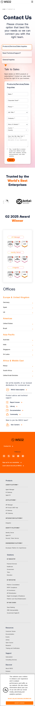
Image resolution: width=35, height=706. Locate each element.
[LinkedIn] (13, 456)
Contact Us (7, 446)
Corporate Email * (13, 100)
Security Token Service (12, 538)
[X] (8, 456)
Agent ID (8, 495)
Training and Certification (13, 648)
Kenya (5, 365)
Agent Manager (10, 489)
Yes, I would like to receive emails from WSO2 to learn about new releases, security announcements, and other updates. (17, 152)
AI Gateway (9, 492)
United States (8, 323)
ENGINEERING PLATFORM (13, 543)
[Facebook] (4, 456)
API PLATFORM (10, 500)
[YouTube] (18, 456)
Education (9, 575)
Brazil (5, 328)
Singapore (6, 349)
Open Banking (11, 607)
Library (7, 639)
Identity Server (10, 532)
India (4, 344)
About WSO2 (9, 668)
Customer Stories (11, 631)
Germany (6, 302)
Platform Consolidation (13, 584)
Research (8, 645)
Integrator (8, 523)
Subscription (9, 657)
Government (10, 569)
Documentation (10, 634)
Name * (10, 94)
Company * (11, 118)
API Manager (9, 504)
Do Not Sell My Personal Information (19, 698)
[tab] (17, 47)
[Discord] (22, 456)
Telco (8, 572)
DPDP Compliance (12, 587)
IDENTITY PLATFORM (12, 528)
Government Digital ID (13, 613)
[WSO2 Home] (6, 1)
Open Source (9, 642)
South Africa (7, 370)
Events (7, 637)
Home (3, 9)
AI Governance (11, 590)
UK (4, 312)
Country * (10, 128)
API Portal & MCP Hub (12, 507)
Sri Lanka (6, 354)
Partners (8, 671)
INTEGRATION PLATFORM (13, 518)
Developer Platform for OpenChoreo (16, 548)
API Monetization (11, 593)
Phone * (10, 106)
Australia (6, 339)
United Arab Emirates (10, 375)
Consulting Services (11, 659)
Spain (5, 307)
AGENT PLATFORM (11, 484)
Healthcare (10, 566)
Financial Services (12, 563)
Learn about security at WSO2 (12, 465)
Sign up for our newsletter (10, 462)
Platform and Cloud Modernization (16, 598)
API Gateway (9, 513)
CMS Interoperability (12, 610)
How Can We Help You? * (17, 138)
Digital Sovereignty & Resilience (16, 596)
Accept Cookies (19, 703)
